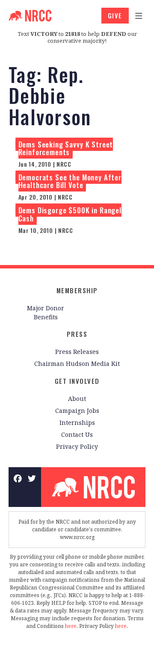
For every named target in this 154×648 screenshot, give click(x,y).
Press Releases (77, 352)
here (71, 626)
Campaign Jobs (77, 410)
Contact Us (77, 434)
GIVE (115, 15)
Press (77, 334)
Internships (77, 422)
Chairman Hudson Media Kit (77, 363)
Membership (77, 290)
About (77, 399)
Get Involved (77, 381)
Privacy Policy (77, 446)
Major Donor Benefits (45, 312)
